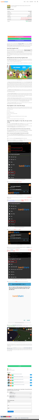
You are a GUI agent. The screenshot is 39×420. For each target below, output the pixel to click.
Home (24, 1)
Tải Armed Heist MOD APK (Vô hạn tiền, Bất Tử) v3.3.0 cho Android (17, 384)
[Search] (37, 1)
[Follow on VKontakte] (11, 416)
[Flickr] (9, 416)
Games (27, 1)
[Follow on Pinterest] (6, 416)
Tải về (20, 38)
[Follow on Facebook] (1, 416)
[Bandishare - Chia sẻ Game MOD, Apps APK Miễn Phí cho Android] (4, 2)
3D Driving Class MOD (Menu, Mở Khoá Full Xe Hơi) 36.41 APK (16, 379)
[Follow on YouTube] (8, 416)
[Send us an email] (5, 416)
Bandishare (20, 44)
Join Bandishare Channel (20, 40)
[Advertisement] (19, 28)
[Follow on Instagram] (2, 416)
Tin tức (35, 1)
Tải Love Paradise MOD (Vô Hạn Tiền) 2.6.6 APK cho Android (16, 376)
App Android (31, 1)
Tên (8, 405)
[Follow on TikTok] (4, 416)
